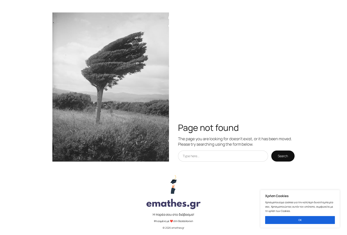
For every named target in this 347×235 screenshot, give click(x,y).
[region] (300, 209)
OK (300, 220)
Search (283, 156)
